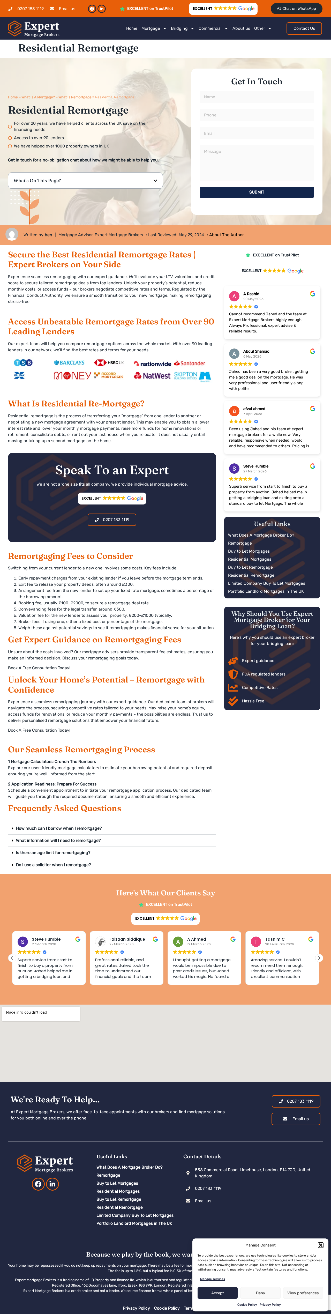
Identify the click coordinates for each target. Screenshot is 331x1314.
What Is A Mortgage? (38, 97)
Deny (260, 1293)
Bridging (179, 28)
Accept (217, 1293)
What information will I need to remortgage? (58, 840)
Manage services (212, 1279)
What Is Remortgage (75, 97)
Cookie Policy (247, 1304)
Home (131, 28)
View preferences (303, 1293)
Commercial (210, 28)
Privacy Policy (270, 1304)
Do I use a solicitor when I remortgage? (53, 864)
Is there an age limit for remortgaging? (53, 852)
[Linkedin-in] (101, 9)
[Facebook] (92, 9)
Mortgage (150, 28)
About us (241, 28)
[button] (320, 1245)
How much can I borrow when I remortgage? (59, 828)
